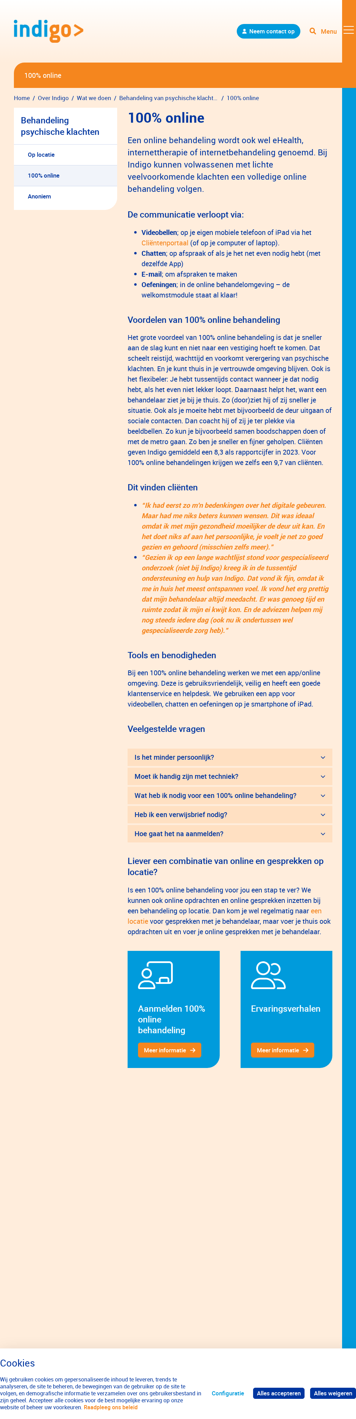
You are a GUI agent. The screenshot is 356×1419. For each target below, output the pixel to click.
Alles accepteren (279, 1393)
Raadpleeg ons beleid (111, 1407)
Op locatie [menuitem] (41, 154)
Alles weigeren (333, 1393)
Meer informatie (165, 1050)
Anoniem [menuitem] (39, 196)
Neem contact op (272, 31)
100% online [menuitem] (43, 175)
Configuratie (228, 1393)
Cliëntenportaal (164, 242)
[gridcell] (173, 1009)
